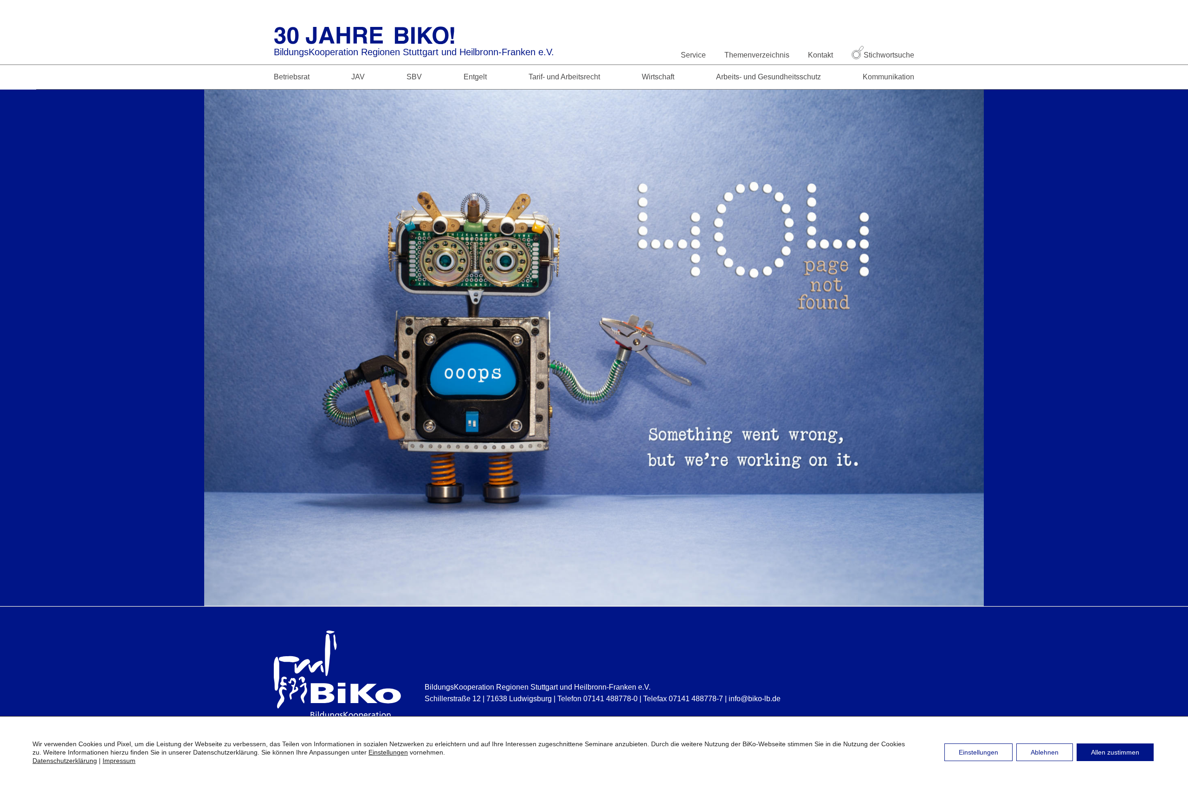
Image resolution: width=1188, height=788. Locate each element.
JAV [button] (358, 77)
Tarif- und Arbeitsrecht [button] (564, 77)
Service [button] (693, 55)
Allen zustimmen (1115, 752)
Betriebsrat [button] (292, 77)
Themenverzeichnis (756, 55)
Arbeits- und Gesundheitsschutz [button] (768, 77)
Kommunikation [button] (888, 77)
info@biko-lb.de (755, 699)
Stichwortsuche (889, 55)
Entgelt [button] (475, 77)
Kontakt (820, 55)
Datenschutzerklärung (64, 760)
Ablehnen (1045, 752)
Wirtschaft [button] (658, 77)
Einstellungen (388, 752)
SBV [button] (414, 77)
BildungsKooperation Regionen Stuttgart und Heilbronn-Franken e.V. (414, 52)
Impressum (119, 760)
